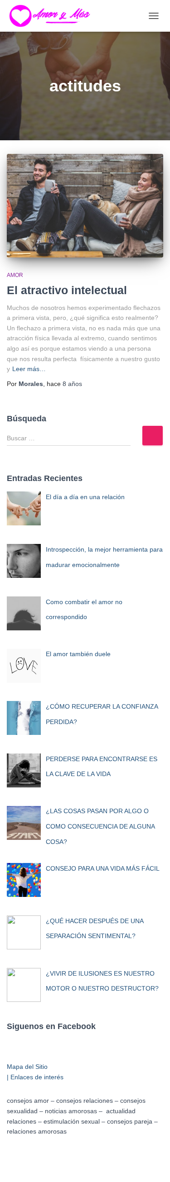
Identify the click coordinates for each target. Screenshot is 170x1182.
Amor (15, 275)
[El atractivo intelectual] (85, 206)
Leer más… (29, 368)
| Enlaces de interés (35, 1077)
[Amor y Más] (55, 16)
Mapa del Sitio (27, 1066)
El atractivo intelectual (67, 290)
